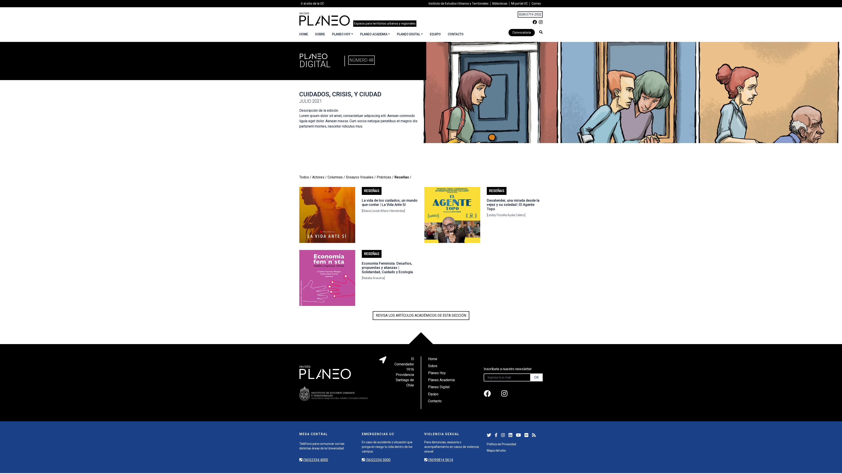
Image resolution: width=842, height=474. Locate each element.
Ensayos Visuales (359, 177)
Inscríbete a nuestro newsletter (508, 369)
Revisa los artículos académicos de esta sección (421, 315)
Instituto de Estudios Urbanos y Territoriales (459, 3)
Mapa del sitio (496, 450)
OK (536, 377)
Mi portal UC (519, 3)
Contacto (456, 34)
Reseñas (401, 177)
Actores (318, 177)
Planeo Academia (373, 34)
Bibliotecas (499, 3)
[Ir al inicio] (324, 19)
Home (303, 34)
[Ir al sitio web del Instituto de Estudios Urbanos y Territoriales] (333, 393)
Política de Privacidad (501, 444)
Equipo (435, 34)
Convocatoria (521, 32)
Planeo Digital (408, 34)
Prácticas (384, 177)
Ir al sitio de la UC (312, 3)
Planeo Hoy (341, 34)
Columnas (335, 177)
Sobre (320, 34)
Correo (536, 3)
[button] (541, 32)
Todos (304, 177)
